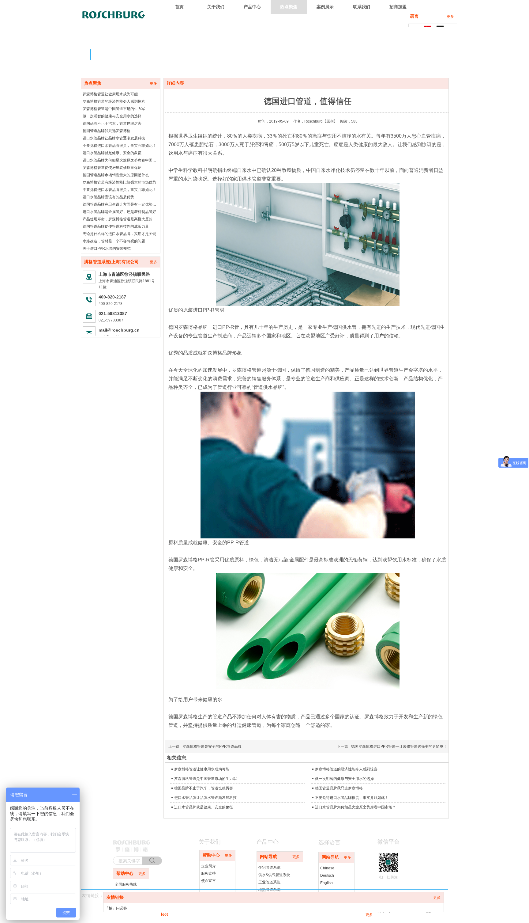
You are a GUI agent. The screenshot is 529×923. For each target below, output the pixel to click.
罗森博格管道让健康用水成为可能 (110, 94)
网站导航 (268, 856)
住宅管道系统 (269, 867)
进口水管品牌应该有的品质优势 (108, 197)
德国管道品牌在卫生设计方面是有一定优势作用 (121, 204)
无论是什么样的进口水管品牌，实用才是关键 (119, 234)
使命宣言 (208, 881)
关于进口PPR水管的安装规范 (107, 248)
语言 (414, 16)
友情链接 (115, 897)
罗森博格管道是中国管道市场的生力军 (114, 109)
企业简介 (208, 866)
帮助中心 (211, 855)
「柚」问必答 (116, 908)
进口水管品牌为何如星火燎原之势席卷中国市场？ (121, 160)
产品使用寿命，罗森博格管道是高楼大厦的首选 (121, 219)
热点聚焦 (92, 83)
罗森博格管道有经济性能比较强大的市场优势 (119, 182)
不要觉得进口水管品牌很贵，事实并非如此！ (119, 145)
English (326, 883)
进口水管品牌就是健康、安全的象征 (112, 153)
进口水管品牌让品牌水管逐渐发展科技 (114, 138)
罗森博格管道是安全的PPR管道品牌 (212, 746)
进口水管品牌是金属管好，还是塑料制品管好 (119, 212)
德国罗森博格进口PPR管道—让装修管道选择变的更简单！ (399, 746)
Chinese (327, 868)
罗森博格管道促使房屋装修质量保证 (112, 167)
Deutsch (327, 875)
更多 (450, 16)
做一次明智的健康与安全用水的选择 (112, 116)
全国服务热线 (126, 884)
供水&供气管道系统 (274, 875)
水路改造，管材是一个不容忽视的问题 (114, 241)
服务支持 (208, 873)
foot (164, 914)
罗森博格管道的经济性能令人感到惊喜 (114, 101)
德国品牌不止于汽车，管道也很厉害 (112, 123)
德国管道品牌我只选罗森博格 (106, 131)
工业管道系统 (269, 882)
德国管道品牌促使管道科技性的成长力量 (116, 226)
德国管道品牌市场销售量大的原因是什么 (116, 175)
